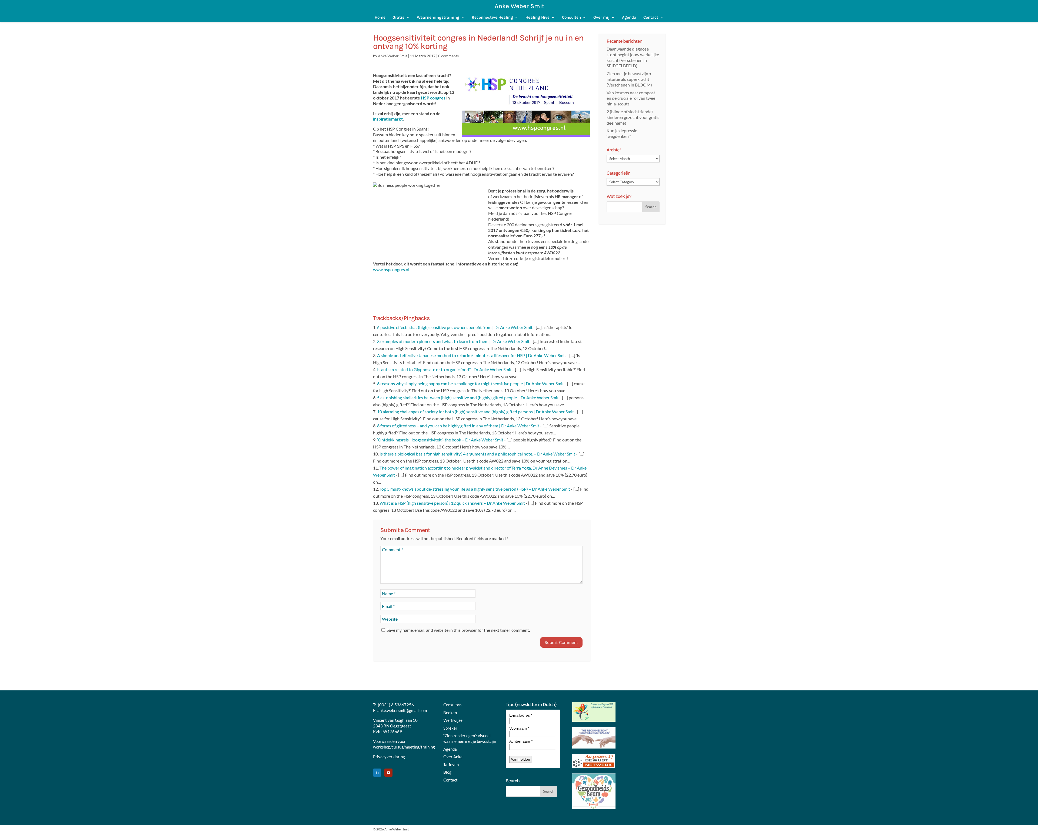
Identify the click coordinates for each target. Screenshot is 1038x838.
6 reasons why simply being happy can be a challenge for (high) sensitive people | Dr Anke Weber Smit (470, 383)
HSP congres (433, 97)
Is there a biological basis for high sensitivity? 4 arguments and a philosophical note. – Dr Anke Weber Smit (477, 453)
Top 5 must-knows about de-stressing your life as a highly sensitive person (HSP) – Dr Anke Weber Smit (475, 488)
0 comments (448, 56)
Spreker (450, 728)
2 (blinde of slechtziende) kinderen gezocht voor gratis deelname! (633, 117)
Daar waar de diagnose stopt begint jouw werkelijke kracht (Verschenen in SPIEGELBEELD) (633, 57)
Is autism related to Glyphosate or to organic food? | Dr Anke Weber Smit (444, 369)
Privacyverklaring (389, 756)
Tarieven (451, 764)
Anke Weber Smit (392, 56)
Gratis (398, 17)
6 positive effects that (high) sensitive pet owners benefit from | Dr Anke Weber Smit (455, 327)
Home (380, 17)
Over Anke (453, 756)
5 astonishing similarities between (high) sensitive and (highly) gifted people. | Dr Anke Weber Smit (468, 397)
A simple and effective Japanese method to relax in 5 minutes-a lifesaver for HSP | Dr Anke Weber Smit (471, 355)
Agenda (629, 17)
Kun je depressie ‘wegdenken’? (622, 133)
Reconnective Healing (492, 17)
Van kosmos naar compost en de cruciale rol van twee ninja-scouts (631, 98)
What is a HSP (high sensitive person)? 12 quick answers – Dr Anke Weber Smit (452, 503)
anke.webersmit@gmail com (402, 710)
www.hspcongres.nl (391, 269)
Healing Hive (537, 17)
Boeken (450, 712)
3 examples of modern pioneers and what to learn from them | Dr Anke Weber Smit (453, 341)
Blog (447, 772)
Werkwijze (453, 720)
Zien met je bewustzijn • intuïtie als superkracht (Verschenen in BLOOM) (629, 79)
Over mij (601, 17)
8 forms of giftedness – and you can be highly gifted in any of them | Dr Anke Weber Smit (458, 425)
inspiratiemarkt (388, 118)
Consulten (571, 17)
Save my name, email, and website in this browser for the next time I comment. (458, 630)
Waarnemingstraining (438, 17)
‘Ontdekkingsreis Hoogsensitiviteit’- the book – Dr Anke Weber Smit (440, 439)
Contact (650, 17)
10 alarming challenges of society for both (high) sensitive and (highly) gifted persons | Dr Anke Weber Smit (475, 411)
